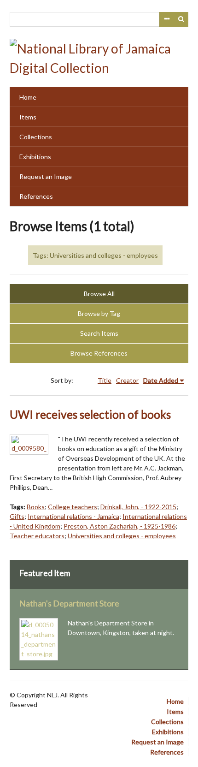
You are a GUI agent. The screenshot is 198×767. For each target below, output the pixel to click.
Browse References (99, 353)
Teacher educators (37, 536)
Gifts (17, 516)
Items (27, 117)
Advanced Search (166, 19)
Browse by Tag (99, 313)
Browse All (99, 293)
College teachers (72, 507)
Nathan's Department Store (69, 603)
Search (181, 19)
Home (27, 97)
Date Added (160, 380)
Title (104, 380)
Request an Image (45, 176)
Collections (35, 137)
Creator (127, 380)
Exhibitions (35, 157)
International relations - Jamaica (73, 516)
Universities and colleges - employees (122, 536)
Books (36, 507)
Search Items (99, 333)
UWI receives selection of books (90, 414)
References (36, 196)
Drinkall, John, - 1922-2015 (138, 507)
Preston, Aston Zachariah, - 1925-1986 (119, 526)
